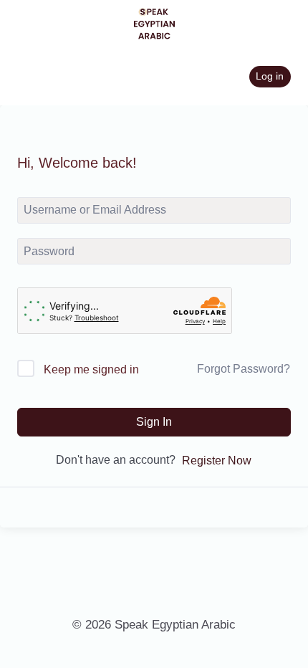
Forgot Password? (243, 369)
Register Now (216, 460)
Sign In (154, 422)
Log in (270, 76)
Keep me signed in (91, 369)
